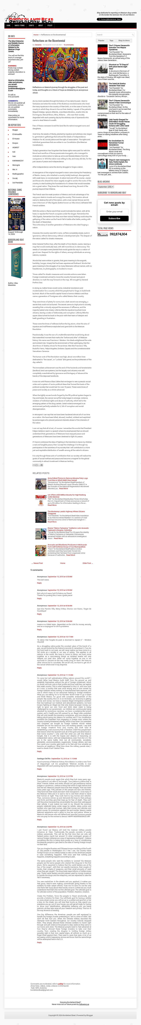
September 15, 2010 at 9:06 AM (60, 621)
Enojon (15, 143)
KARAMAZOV (18, 161)
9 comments (69, 45)
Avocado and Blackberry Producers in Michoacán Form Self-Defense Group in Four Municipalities (67, 546)
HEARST (16, 147)
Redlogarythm (18, 174)
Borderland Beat (69, 1015)
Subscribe (114, 218)
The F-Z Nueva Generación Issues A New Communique (120, 102)
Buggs (15, 130)
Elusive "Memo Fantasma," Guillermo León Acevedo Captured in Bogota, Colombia (68, 529)
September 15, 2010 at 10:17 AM (60, 637)
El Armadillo (17, 134)
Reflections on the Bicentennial (49, 40)
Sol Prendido (18, 183)
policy (14, 115)
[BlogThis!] (36, 465)
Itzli (14, 152)
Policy (50, 25)
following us (84, 1004)
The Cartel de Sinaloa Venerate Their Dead (117, 85)
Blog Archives (124, 41)
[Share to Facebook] (41, 465)
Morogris (16, 165)
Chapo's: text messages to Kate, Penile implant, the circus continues (119, 162)
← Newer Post (37, 563)
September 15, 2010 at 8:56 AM (60, 606)
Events (31, 25)
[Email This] (33, 465)
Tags (111, 41)
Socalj (15, 178)
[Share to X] (39, 465)
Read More (63, 488)
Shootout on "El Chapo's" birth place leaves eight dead (119, 67)
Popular (101, 41)
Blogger (89, 1015)
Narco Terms (20, 25)
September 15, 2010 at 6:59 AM (60, 590)
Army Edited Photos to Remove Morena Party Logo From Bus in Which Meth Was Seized (68, 479)
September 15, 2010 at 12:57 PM (60, 776)
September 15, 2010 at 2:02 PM (60, 827)
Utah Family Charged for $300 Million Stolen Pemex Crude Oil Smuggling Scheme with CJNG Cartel (119, 123)
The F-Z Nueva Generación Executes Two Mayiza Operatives (119, 47)
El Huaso (16, 139)
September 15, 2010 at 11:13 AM (60, 675)
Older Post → (88, 563)
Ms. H (15, 169)
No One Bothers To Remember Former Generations (116, 143)
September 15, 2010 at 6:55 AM (60, 577)
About (40, 25)
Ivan (14, 156)
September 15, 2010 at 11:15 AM (64, 759)
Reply (39, 583)
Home (8, 25)
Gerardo (38, 45)
